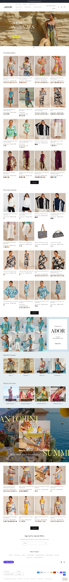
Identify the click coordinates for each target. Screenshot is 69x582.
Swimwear (57, 375)
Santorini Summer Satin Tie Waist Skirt (41, 517)
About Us (11, 555)
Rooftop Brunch (41, 403)
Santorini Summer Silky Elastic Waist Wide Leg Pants (26, 487)
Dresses (42, 375)
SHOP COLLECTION (34, 435)
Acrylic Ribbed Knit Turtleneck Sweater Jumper (25, 214)
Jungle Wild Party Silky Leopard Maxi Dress (25, 110)
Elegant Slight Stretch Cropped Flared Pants (56, 141)
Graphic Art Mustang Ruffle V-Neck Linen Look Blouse (10, 141)
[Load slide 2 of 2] (34, 48)
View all (35, 182)
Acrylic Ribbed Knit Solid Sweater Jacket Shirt (10, 214)
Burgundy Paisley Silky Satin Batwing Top (9, 173)
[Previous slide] (28, 47)
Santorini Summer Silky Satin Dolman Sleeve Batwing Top (9, 487)
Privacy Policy (30, 557)
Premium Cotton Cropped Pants (25, 242)
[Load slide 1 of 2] (32, 48)
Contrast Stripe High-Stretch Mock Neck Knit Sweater (57, 214)
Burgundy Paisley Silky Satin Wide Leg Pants (26, 173)
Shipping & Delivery (40, 555)
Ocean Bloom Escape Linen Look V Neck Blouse (42, 302)
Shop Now (34, 28)
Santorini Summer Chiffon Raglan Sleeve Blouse (10, 517)
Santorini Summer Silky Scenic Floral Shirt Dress (11, 78)
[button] (25, 4)
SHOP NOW (34, 334)
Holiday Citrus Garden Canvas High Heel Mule (42, 487)
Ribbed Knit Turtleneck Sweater (41, 140)
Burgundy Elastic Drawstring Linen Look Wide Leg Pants (57, 173)
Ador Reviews (17, 555)
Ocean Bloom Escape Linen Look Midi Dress (57, 302)
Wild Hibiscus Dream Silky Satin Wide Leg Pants (57, 78)
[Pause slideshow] (40, 47)
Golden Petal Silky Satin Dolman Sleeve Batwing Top (41, 110)
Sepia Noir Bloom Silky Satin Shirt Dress (42, 272)
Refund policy (20, 578)
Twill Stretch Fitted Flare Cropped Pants (26, 517)
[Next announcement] (65, 1)
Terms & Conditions (38, 557)
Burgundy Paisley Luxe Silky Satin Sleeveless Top (42, 173)
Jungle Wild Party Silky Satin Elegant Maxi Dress (9, 110)
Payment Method (30, 555)
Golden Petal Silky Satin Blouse (9, 271)
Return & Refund (49, 555)
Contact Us (23, 555)
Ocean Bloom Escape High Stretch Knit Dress (26, 302)
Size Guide (56, 555)
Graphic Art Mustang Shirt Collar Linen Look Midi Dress (25, 141)
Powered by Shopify (12, 578)
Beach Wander (10, 403)
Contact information (48, 578)
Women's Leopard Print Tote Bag (41, 242)
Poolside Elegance (26, 403)
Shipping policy (41, 578)
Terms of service (34, 578)
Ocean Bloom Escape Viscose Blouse (10, 301)
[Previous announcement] (3, 1)
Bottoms (26, 375)
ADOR (7, 578)
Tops (10, 375)
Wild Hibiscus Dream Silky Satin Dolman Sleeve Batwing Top (41, 78)
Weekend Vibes (57, 403)
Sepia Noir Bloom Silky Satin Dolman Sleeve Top (56, 272)
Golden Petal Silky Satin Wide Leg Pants (57, 110)
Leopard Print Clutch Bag (55, 242)
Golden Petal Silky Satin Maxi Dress (26, 271)
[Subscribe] (45, 543)
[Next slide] (37, 47)
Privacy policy (26, 578)
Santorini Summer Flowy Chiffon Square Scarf (57, 487)
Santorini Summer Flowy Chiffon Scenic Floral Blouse (25, 78)
